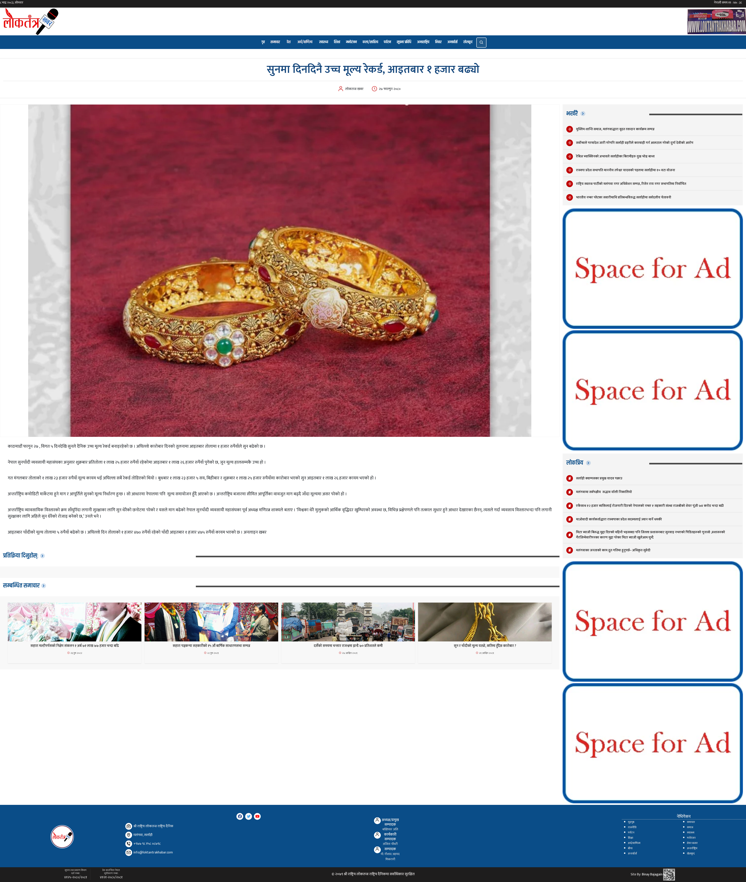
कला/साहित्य (370, 42)
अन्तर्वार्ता (452, 42)
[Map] (128, 835)
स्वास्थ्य (323, 42)
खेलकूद (467, 42)
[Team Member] (377, 820)
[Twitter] (248, 816)
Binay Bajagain (652, 875)
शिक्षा (337, 42)
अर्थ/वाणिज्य (304, 42)
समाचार (275, 42)
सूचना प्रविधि (404, 42)
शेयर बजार (692, 843)
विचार (438, 42)
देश (289, 42)
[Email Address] (128, 852)
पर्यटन (387, 42)
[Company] (128, 826)
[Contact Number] (128, 843)
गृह (263, 42)
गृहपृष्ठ (631, 822)
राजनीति (632, 827)
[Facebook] (239, 816)
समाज (690, 827)
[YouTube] (257, 816)
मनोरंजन (351, 42)
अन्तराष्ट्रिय (423, 42)
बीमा (630, 848)
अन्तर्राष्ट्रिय (692, 848)
